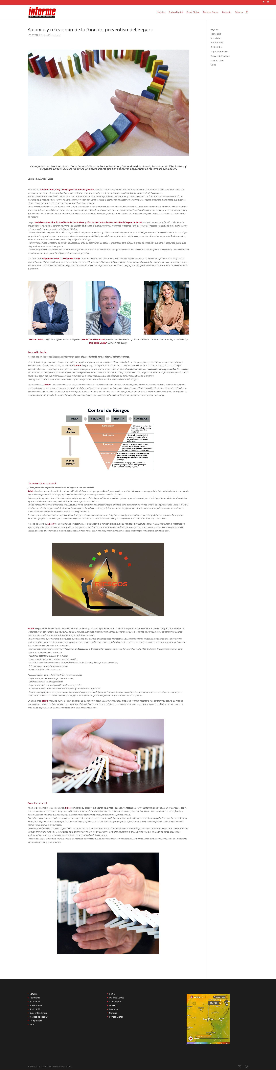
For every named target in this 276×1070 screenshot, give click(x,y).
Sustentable (216, 47)
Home (112, 993)
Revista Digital (176, 12)
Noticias (161, 12)
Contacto (226, 12)
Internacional (217, 42)
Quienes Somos (210, 12)
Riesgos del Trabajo (220, 56)
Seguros (56, 35)
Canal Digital (192, 12)
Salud (213, 64)
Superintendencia (219, 51)
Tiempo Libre (217, 60)
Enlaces (239, 12)
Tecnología (216, 33)
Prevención (46, 35)
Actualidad (216, 38)
